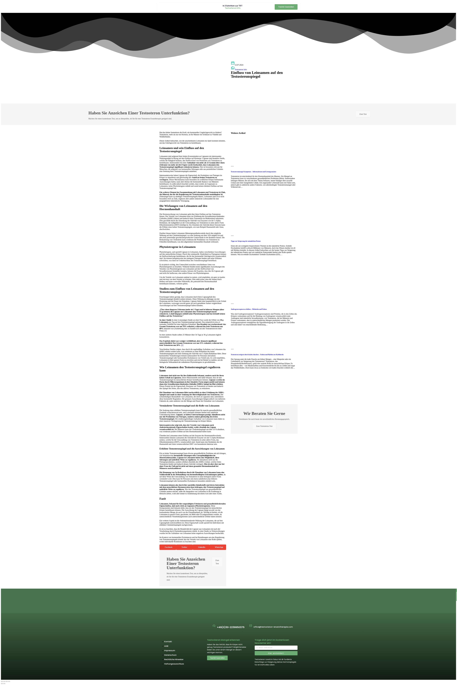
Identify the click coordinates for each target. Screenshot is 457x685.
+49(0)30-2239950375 (230, 627)
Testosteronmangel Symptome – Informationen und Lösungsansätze (253, 172)
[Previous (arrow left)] (2, 683)
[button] (167, 547)
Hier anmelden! (276, 653)
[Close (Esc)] (2, 681)
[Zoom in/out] (9, 681)
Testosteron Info (241, 70)
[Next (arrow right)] (4, 683)
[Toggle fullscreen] (7, 681)
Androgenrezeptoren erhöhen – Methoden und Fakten (249, 309)
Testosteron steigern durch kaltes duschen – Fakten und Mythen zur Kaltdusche (257, 354)
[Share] (4, 681)
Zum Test (363, 114)
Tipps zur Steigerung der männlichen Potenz (246, 241)
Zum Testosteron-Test (264, 426)
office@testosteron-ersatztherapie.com (273, 627)
